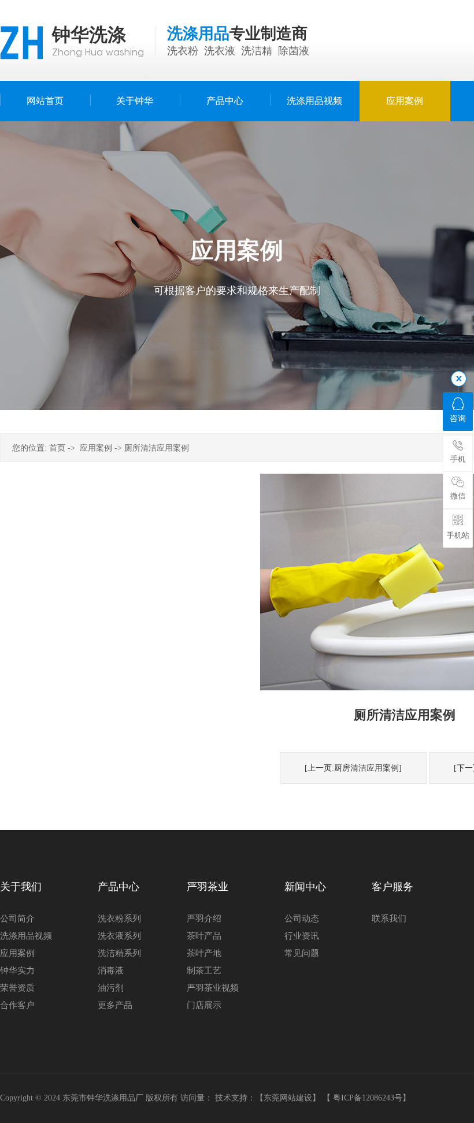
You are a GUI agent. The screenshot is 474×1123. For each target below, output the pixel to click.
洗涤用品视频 (26, 935)
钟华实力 (17, 970)
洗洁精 (256, 51)
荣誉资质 (17, 987)
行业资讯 (301, 935)
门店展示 (204, 1005)
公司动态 (301, 918)
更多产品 (115, 1005)
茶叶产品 (204, 935)
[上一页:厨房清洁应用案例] (353, 768)
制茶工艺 (204, 970)
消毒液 (111, 970)
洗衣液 (219, 51)
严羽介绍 (204, 918)
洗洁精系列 (119, 953)
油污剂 (111, 987)
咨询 (458, 418)
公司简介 (17, 918)
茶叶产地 (204, 953)
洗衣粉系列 (119, 918)
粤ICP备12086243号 (367, 1098)
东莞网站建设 (288, 1098)
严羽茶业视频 (213, 987)
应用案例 (96, 448)
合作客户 (17, 1005)
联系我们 (389, 918)
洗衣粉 (182, 51)
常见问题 (301, 953)
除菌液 (293, 51)
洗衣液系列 (119, 935)
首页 (57, 448)
